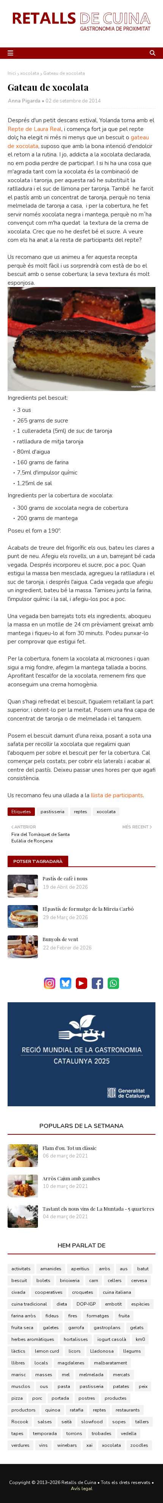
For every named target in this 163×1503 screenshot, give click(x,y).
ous (44, 1386)
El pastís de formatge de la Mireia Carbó (88, 908)
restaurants (128, 1410)
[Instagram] (49, 987)
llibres (18, 1363)
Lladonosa (102, 1351)
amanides (50, 1269)
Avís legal (81, 1489)
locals (41, 1363)
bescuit (19, 1280)
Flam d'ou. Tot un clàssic (69, 1148)
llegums (132, 1351)
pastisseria (52, 812)
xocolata (29, 73)
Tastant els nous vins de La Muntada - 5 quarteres (98, 1208)
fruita (124, 1316)
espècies (140, 1304)
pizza (17, 1398)
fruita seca (22, 1328)
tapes (17, 1433)
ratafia (76, 1410)
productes (116, 1398)
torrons (74, 1433)
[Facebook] (97, 987)
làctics (18, 1351)
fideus (52, 1316)
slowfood (92, 1422)
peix (143, 1386)
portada (60, 1398)
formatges (98, 1316)
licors (75, 1351)
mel (66, 1375)
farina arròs (23, 1316)
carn (93, 1280)
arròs (104, 1269)
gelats (137, 1328)
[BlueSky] (65, 987)
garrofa (76, 1328)
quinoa (52, 1410)
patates (121, 1386)
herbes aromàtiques (32, 1339)
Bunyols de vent (60, 939)
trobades (101, 1433)
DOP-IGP (86, 1304)
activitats (21, 1269)
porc (37, 1398)
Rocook (19, 1422)
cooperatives (49, 1292)
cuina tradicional (29, 1304)
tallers (142, 1422)
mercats (121, 1375)
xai (89, 1445)
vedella (128, 1433)
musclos (20, 1386)
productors (23, 1410)
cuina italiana (117, 1292)
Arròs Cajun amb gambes (71, 1178)
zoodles (139, 1445)
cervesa (139, 1280)
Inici (12, 73)
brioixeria (70, 1280)
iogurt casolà (111, 1339)
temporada (45, 1433)
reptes (80, 812)
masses (43, 1375)
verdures (20, 1445)
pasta (64, 1386)
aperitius (80, 1269)
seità (66, 1422)
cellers (115, 1280)
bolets (43, 1280)
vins (43, 1445)
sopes (119, 1422)
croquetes (82, 1292)
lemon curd (47, 1351)
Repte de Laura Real (34, 129)
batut (143, 1269)
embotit (113, 1304)
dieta (61, 1304)
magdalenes (71, 1363)
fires (72, 1316)
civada (18, 1292)
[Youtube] (81, 987)
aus (124, 1269)
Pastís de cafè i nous (65, 878)
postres (86, 1398)
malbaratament (110, 1363)
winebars (67, 1445)
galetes (51, 1328)
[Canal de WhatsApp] (113, 987)
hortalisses (76, 1339)
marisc (18, 1375)
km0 (140, 1339)
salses (45, 1422)
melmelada (91, 1375)
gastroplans (107, 1328)
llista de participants (117, 795)
